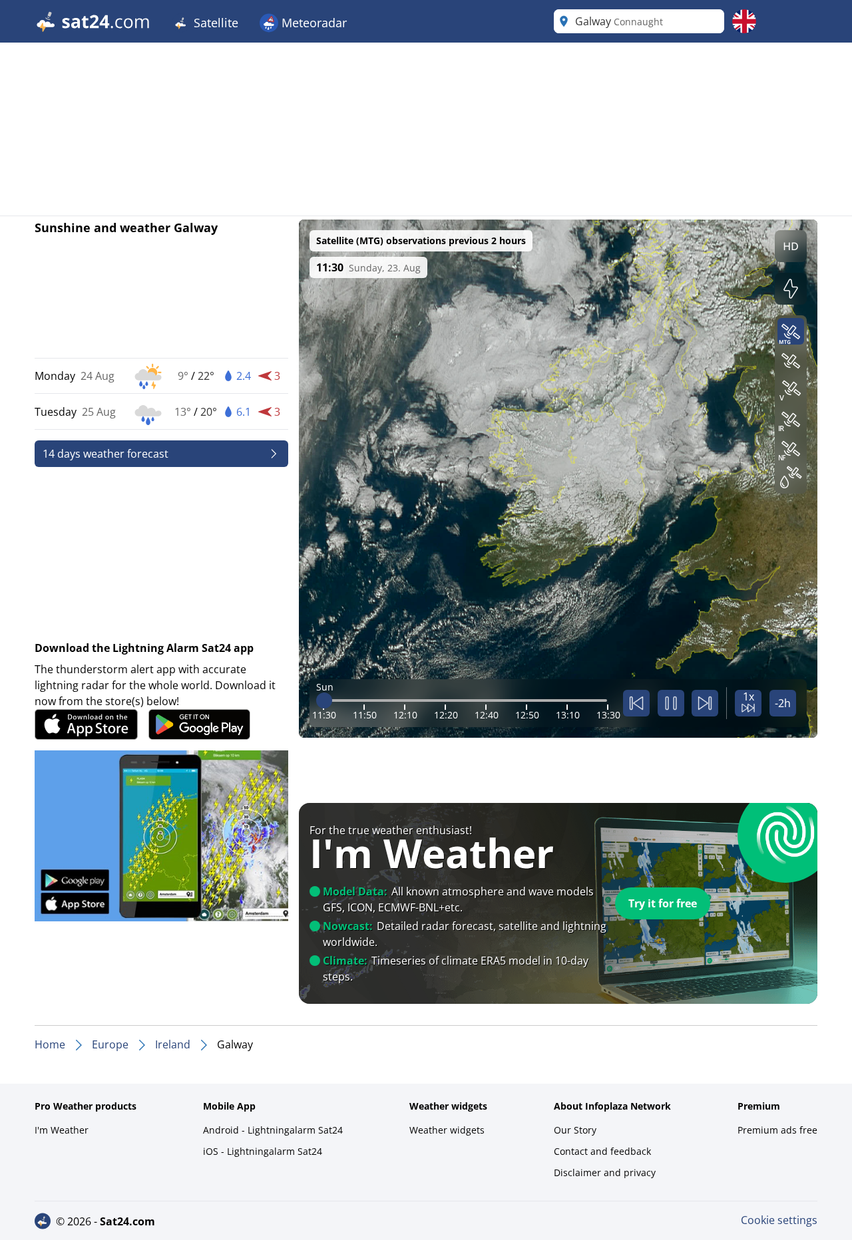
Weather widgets (447, 1130)
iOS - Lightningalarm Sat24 (262, 1151)
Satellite (214, 23)
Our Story (575, 1130)
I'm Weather (62, 1130)
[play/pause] (671, 703)
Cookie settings (779, 1220)
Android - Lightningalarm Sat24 (273, 1130)
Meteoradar (312, 23)
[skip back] (636, 703)
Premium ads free (777, 1130)
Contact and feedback (602, 1151)
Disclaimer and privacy (605, 1172)
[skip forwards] (705, 703)
